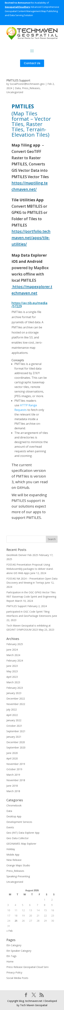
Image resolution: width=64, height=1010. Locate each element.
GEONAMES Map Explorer (21, 843)
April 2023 (12, 676)
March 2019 (13, 774)
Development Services (19, 822)
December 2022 (15, 698)
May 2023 (12, 671)
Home (10, 961)
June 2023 (12, 666)
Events (10, 827)
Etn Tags (11, 956)
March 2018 (13, 791)
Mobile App (12, 854)
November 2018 (15, 780)
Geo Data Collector (17, 838)
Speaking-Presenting (18, 876)
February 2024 (14, 660)
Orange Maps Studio (18, 865)
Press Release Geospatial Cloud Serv (27, 967)
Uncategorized (14, 92)
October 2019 (14, 769)
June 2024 (12, 649)
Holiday (10, 849)
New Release (14, 860)
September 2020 (15, 747)
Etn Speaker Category (18, 950)
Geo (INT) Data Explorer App (22, 832)
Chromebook (14, 805)
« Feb (9, 930)
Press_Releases (31, 88)
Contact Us (32, 63)
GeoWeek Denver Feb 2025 (22, 555)
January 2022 (13, 720)
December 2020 (15, 742)
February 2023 (14, 687)
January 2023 (13, 693)
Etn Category (13, 945)
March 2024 (13, 655)
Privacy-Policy (14, 972)
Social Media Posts (17, 978)
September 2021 (15, 731)
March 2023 (13, 682)
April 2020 (12, 758)
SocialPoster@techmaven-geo (27, 84)
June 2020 (12, 753)
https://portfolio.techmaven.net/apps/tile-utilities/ (31, 237)
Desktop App (13, 816)
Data (18, 88)
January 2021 (13, 736)
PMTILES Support (18, 80)
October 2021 (14, 725)
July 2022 (11, 709)
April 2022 (12, 715)
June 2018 (12, 785)
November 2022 (15, 704)
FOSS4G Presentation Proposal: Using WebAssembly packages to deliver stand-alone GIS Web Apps (30, 569)
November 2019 (15, 764)
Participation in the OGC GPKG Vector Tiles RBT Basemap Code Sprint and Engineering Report (31, 596)
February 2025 (14, 644)
